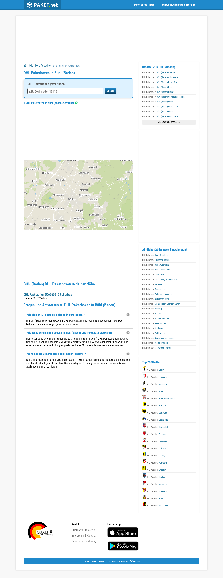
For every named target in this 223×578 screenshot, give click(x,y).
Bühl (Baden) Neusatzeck (160, 116)
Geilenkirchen (154, 323)
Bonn (155, 498)
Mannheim (157, 505)
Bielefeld (157, 491)
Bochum (156, 477)
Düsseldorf (157, 427)
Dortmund (157, 413)
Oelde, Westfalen (155, 265)
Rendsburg (152, 328)
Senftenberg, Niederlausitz (159, 279)
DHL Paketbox (43, 65)
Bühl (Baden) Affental (158, 72)
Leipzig (156, 455)
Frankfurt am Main (161, 398)
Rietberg (152, 309)
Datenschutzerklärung (84, 541)
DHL (30, 65)
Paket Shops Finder (144, 4)
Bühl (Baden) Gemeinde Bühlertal (163, 97)
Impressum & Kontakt (84, 535)
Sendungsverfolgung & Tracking (178, 4)
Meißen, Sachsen (155, 318)
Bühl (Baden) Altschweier (160, 77)
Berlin (155, 370)
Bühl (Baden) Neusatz (158, 111)
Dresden (156, 470)
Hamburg (157, 377)
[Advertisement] (78, 132)
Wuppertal (157, 484)
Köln (155, 391)
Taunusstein (153, 289)
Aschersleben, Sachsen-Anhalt (161, 304)
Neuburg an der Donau (158, 338)
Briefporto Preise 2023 (84, 530)
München (157, 384)
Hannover (157, 441)
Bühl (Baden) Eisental (158, 92)
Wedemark (152, 284)
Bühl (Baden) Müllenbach (160, 106)
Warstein (152, 313)
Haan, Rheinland (155, 255)
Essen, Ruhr (157, 420)
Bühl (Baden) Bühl (157, 87)
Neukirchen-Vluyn (155, 299)
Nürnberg (157, 463)
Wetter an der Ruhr (156, 270)
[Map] (78, 195)
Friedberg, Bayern (156, 260)
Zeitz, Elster (153, 274)
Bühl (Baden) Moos (157, 102)
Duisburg (156, 448)
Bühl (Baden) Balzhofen (159, 82)
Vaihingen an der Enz (157, 294)
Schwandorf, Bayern (156, 348)
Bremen (156, 434)
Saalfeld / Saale (155, 343)
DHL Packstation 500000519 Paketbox (48, 294)
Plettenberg (153, 333)
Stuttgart (157, 405)
